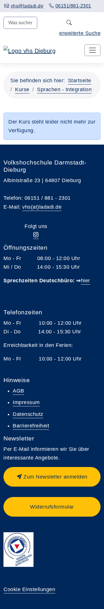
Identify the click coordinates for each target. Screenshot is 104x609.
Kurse (22, 89)
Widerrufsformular (52, 507)
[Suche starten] (69, 23)
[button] (52, 477)
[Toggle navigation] (92, 50)
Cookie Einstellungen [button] (29, 589)
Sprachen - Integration (64, 89)
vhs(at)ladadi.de (42, 207)
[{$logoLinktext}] (29, 50)
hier (85, 280)
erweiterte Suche (80, 33)
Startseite (79, 80)
